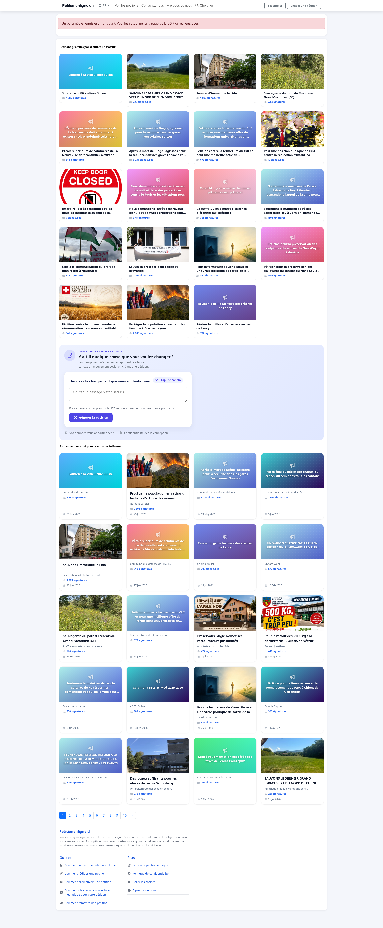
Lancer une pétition (304, 5)
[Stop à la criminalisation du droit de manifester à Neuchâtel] (90, 253)
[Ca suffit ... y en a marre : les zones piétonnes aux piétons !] (225, 195)
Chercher (206, 5)
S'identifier (275, 5)
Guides (65, 857)
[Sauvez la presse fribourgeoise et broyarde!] (158, 253)
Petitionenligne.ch (78, 5)
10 (125, 815)
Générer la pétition (93, 417)
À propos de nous (179, 5)
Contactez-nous (152, 5)
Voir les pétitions (126, 5)
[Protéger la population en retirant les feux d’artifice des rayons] (158, 311)
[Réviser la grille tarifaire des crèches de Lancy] (225, 311)
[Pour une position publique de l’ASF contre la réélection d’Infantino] (292, 137)
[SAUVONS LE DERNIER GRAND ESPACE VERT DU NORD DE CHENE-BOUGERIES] (158, 80)
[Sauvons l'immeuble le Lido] (225, 78)
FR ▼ (106, 5)
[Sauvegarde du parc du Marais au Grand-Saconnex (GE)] (292, 80)
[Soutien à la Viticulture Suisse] (90, 78)
